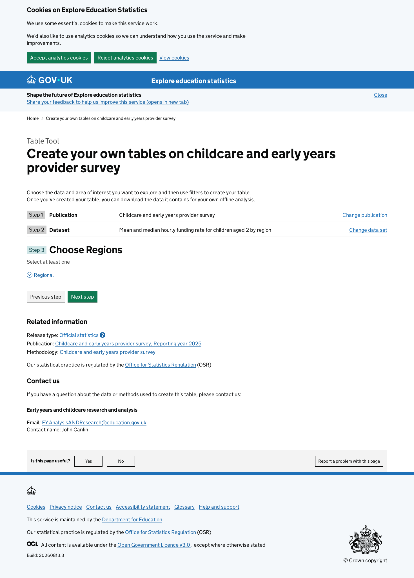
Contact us (99, 507)
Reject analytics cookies (125, 57)
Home (33, 118)
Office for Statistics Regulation (160, 364)
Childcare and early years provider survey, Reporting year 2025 (128, 343)
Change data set (368, 230)
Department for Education (132, 519)
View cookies (174, 57)
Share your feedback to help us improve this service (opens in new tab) (108, 102)
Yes (94, 461)
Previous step (45, 297)
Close (380, 95)
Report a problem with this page (349, 461)
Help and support (219, 507)
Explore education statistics (193, 81)
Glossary (184, 507)
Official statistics (81, 335)
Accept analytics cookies (59, 57)
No (126, 461)
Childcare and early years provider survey (107, 352)
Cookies (36, 507)
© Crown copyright (365, 560)
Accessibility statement (143, 507)
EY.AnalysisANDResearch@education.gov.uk (94, 422)
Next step (82, 297)
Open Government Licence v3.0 (154, 545)
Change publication (364, 215)
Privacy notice (66, 507)
